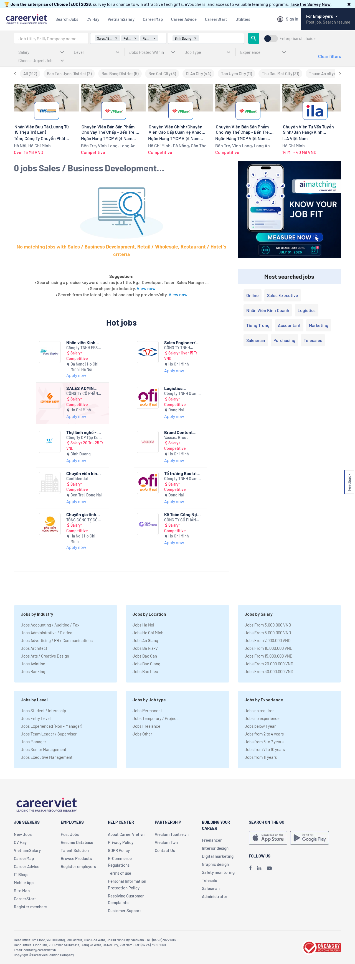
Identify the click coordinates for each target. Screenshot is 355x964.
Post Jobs (70, 834)
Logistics (307, 310)
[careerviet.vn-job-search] (268, 838)
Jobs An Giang (145, 640)
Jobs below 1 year (260, 726)
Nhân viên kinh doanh (267, 310)
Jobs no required (260, 710)
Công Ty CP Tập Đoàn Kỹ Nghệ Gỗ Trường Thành (84, 437)
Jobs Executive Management (46, 757)
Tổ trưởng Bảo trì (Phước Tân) (180, 473)
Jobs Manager (33, 741)
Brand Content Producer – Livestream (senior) (178, 432)
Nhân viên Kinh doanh (80, 342)
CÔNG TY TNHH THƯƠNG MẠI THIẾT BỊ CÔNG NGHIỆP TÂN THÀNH (182, 348)
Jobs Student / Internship (43, 710)
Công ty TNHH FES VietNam (82, 348)
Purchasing (284, 340)
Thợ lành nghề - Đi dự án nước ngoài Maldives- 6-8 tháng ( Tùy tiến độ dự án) (84, 432)
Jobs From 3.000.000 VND (268, 624)
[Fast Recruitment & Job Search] (26, 18)
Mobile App (24, 882)
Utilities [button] (242, 19)
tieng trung (258, 325)
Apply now (76, 375)
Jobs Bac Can (145, 655)
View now (146, 288)
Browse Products (76, 858)
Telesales (313, 340)
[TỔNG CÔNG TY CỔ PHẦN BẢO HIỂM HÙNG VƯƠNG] (49, 524)
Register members (30, 906)
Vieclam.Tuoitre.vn (172, 834)
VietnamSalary (121, 19)
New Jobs (23, 834)
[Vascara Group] (147, 442)
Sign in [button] (292, 18)
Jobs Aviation (33, 663)
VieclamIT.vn (166, 842)
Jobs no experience (262, 718)
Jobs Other (142, 733)
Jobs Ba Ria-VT (146, 648)
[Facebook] (250, 868)
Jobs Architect (34, 648)
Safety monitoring (218, 872)
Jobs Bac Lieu (145, 671)
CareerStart (216, 19)
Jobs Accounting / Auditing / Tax (50, 624)
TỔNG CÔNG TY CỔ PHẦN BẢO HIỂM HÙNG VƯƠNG (82, 520)
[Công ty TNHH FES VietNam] (49, 352)
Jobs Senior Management (43, 749)
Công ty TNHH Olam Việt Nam (180, 393)
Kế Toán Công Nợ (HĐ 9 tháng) (180, 514)
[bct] (321, 946)
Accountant (289, 325)
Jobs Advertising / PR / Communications (57, 640)
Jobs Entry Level (35, 718)
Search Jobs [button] (66, 19)
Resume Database (77, 842)
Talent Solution (75, 850)
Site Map (22, 890)
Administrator (214, 896)
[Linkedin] (259, 868)
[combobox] (51, 38)
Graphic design (215, 864)
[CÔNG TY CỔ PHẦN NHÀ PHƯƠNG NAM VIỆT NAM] (49, 398)
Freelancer (212, 840)
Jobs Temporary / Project (155, 718)
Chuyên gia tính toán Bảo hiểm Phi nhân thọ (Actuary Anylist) (84, 514)
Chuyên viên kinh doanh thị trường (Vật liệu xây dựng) (84, 473)
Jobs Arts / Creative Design (45, 655)
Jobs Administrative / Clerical (47, 632)
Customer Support (124, 910)
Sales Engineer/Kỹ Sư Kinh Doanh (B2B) (182, 342)
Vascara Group (176, 437)
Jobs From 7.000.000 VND (267, 640)
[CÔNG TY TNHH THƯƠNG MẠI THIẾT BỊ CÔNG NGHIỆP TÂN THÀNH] (147, 352)
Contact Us (165, 850)
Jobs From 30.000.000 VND (269, 671)
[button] (349, 4)
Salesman (255, 340)
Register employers (78, 866)
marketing (318, 325)
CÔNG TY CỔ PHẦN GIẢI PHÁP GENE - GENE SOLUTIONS (180, 520)
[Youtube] (269, 868)
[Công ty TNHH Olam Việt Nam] (147, 398)
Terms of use (119, 873)
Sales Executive (282, 295)
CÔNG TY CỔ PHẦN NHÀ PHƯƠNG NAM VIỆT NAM (82, 393)
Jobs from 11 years (261, 757)
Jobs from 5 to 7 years (264, 741)
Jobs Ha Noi (143, 624)
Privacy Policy (120, 842)
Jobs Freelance (146, 726)
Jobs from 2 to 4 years (264, 733)
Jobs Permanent (147, 710)
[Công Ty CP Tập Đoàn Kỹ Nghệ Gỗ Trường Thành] (49, 442)
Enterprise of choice (298, 38)
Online (252, 295)
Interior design (215, 848)
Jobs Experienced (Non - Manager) (51, 726)
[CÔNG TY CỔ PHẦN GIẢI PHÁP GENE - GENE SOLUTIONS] (147, 524)
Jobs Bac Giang (146, 663)
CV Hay (93, 19)
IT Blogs (21, 874)
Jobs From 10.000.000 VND (268, 648)
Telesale (209, 880)
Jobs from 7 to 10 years (265, 749)
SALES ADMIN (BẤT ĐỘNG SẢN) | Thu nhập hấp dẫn (83, 388)
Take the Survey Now (310, 4)
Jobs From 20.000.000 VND (269, 663)
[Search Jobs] (253, 38)
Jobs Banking (33, 671)
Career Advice (184, 19)
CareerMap (153, 19)
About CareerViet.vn (126, 834)
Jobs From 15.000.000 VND (268, 655)
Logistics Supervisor (175, 388)
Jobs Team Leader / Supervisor (49, 733)
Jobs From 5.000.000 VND (268, 632)
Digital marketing (218, 856)
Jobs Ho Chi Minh (148, 632)
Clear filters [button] (329, 56)
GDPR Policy (119, 850)
